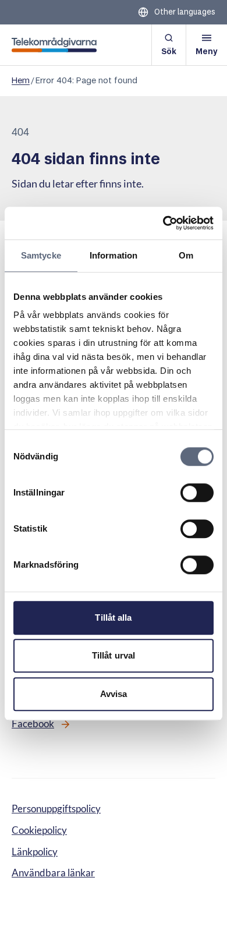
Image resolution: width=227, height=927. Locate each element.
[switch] (197, 492)
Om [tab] (186, 255)
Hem (21, 80)
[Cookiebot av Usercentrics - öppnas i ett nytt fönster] (163, 223)
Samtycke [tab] (41, 255)
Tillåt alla (113, 617)
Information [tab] (113, 255)
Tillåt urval (113, 655)
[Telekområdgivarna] (54, 44)
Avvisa (113, 694)
